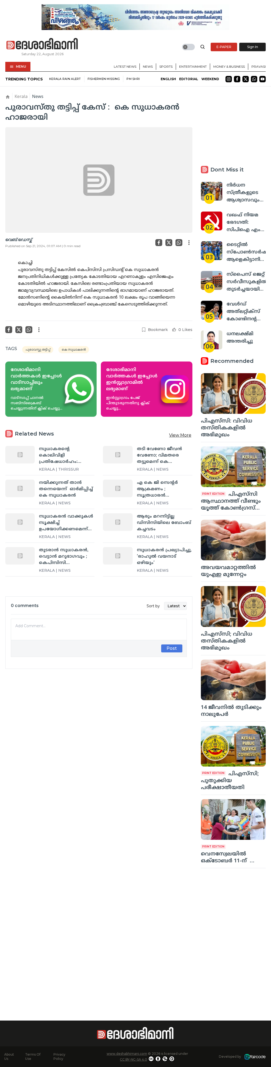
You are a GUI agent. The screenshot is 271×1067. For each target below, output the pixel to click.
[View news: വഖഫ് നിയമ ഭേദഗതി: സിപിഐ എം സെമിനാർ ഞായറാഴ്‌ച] (211, 221)
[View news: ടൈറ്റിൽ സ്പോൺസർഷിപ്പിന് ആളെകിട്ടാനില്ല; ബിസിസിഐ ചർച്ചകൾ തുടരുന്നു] (211, 250)
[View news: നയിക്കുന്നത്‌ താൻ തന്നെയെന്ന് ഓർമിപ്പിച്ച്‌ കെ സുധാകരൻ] (20, 488)
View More (180, 435)
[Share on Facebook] (158, 242)
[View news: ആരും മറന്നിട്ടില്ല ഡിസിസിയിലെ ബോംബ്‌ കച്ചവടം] (117, 522)
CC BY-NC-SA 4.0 (133, 1059)
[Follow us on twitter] (245, 79)
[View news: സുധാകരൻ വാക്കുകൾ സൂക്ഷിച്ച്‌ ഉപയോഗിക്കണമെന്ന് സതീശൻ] (20, 522)
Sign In (252, 47)
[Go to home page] (42, 44)
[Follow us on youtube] (262, 79)
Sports (166, 66)
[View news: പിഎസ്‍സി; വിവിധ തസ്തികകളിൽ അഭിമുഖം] (233, 606)
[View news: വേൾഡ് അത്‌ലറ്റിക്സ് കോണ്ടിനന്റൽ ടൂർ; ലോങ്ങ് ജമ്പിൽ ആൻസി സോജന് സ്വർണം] (211, 310)
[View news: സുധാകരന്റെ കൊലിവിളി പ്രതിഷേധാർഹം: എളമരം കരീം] (20, 454)
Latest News (125, 66)
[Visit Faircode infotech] (255, 1057)
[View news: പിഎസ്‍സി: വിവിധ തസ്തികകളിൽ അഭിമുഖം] (233, 393)
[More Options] (189, 242)
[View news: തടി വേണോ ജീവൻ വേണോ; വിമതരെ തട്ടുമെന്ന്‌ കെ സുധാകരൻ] (117, 454)
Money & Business (229, 66)
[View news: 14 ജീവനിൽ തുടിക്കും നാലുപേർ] (233, 680)
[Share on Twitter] (168, 242)
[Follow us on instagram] (229, 79)
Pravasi (258, 66)
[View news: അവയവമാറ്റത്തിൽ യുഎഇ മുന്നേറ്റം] (233, 540)
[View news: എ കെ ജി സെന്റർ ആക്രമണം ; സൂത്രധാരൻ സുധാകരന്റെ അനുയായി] (117, 488)
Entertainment (193, 66)
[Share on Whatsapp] (178, 242)
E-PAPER (223, 47)
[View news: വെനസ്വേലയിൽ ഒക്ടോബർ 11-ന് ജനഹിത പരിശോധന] (233, 819)
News (148, 66)
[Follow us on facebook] (237, 79)
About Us (9, 1056)
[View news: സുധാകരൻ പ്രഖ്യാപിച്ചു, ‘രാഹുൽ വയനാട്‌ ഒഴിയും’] (117, 556)
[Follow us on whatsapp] (254, 79)
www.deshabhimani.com (127, 1054)
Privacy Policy (59, 1056)
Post (171, 648)
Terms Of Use (32, 1056)
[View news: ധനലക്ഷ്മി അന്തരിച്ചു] (211, 339)
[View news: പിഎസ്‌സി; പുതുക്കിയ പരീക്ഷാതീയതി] (233, 746)
